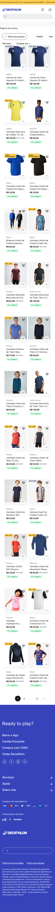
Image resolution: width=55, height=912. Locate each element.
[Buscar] (5, 16)
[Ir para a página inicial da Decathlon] (11, 10)
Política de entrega (35, 863)
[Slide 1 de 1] (16, 56)
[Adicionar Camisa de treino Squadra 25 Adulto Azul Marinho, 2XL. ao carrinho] (23, 67)
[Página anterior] (11, 698)
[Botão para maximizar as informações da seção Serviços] (51, 777)
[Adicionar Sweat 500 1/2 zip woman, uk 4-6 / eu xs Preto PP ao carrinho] (23, 664)
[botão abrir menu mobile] (42, 10)
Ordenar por (22, 43)
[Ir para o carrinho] (50, 10)
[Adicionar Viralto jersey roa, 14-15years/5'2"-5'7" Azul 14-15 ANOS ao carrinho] (46, 230)
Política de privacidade (12, 863)
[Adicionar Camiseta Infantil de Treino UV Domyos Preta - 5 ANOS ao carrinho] (46, 338)
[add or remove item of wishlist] (23, 48)
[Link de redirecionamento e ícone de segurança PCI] (10, 819)
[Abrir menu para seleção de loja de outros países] (27, 851)
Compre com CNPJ (15, 747)
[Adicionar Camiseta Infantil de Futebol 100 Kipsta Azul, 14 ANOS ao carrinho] (23, 175)
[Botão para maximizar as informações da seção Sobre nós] (51, 790)
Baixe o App (10, 735)
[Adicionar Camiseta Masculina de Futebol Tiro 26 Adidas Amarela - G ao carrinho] (23, 121)
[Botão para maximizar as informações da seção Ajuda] (51, 784)
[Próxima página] (44, 698)
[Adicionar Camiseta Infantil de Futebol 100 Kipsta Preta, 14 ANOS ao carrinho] (46, 175)
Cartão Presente (13, 741)
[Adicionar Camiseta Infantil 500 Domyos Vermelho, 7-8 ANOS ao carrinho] (23, 556)
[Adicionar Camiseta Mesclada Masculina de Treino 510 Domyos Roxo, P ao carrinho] (23, 284)
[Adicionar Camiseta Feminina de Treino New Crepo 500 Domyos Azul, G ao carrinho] (23, 338)
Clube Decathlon (13, 754)
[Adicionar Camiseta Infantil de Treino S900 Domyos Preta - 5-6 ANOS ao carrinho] (46, 447)
